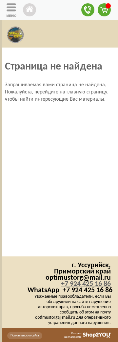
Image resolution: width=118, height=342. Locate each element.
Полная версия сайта (24, 335)
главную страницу (87, 92)
